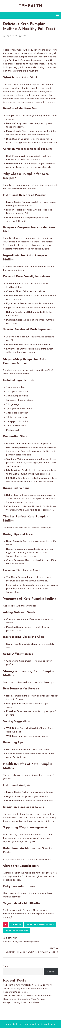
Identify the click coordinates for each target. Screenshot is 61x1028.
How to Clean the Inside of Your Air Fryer (24, 998)
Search (6, 966)
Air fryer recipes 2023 (16, 930)
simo (23, 35)
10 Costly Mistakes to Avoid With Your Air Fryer (27, 995)
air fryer (16, 924)
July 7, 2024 (11, 35)
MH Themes (49, 1024)
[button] (56, 15)
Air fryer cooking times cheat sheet (21, 1002)
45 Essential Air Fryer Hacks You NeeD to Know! (27, 984)
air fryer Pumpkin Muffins (40, 924)
